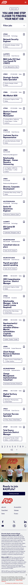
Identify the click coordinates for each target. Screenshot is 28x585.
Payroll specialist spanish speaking (10, 264)
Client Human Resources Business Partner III (11, 354)
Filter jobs (7, 25)
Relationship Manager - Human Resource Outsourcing (10, 161)
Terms (3, 513)
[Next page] (16, 450)
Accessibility (17, 507)
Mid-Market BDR (10, 96)
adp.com (3, 507)
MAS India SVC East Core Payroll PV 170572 (11, 61)
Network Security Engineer (10, 40)
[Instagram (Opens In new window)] (14, 526)
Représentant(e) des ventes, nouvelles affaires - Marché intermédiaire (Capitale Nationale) (11, 329)
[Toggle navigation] (26, 2)
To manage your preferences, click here (14, 583)
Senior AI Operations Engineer (8, 209)
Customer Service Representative (10, 136)
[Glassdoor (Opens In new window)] (23, 526)
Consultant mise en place (11, 246)
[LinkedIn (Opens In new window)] (23, 522)
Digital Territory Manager (10, 395)
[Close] (26, 574)
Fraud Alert (4, 510)
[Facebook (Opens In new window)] (4, 522)
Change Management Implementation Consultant (10, 377)
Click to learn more (11, 566)
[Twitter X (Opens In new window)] (14, 522)
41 (12, 450)
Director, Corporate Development (11, 188)
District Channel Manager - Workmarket (10, 114)
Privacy (16, 513)
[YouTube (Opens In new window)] (4, 526)
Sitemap (16, 510)
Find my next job (14, 493)
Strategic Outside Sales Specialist (11, 78)
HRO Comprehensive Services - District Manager (11, 281)
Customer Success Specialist (11, 415)
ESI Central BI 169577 (9, 228)
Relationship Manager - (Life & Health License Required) (10, 304)
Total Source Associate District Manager (11, 432)
